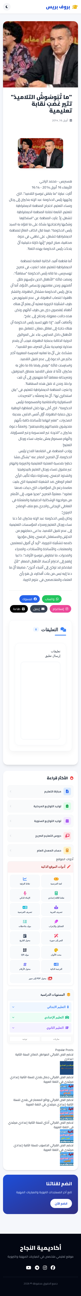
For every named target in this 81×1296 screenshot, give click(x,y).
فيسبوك (27, 599)
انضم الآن (61, 1203)
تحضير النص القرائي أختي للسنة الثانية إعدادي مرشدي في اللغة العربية (40, 1125)
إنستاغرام (58, 609)
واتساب (49, 599)
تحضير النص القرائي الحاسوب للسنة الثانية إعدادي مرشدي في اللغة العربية (43, 1147)
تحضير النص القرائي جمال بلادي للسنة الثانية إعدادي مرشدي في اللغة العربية (41, 1079)
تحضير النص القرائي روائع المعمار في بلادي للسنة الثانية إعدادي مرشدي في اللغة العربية (43, 1102)
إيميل (36, 609)
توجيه (24, 1039)
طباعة (16, 609)
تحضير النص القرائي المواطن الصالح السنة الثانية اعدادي (44, 1056)
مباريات (56, 1039)
